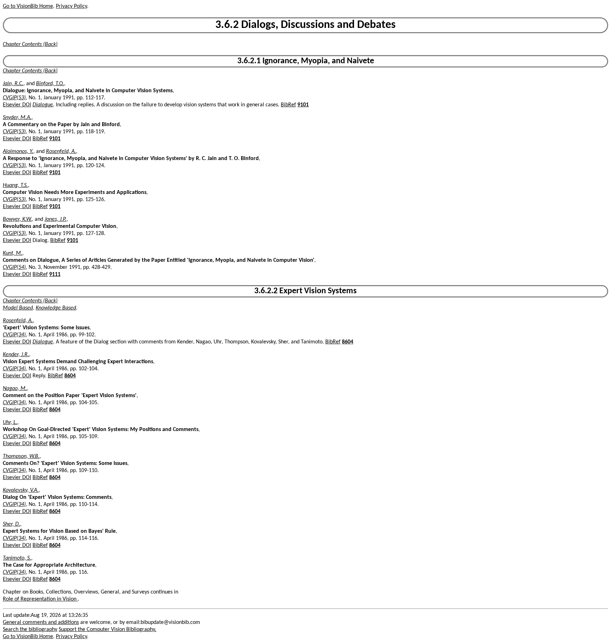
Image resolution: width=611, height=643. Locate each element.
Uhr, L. (10, 422)
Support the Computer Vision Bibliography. (107, 629)
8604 (347, 342)
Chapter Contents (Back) (30, 44)
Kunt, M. (12, 253)
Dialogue (43, 105)
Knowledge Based (56, 308)
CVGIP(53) (14, 98)
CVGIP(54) (14, 267)
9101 (303, 105)
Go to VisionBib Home (28, 6)
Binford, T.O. (50, 84)
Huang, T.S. (15, 185)
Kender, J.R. (16, 355)
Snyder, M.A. (17, 117)
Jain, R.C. (13, 84)
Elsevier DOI (17, 105)
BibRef (288, 105)
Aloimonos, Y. (18, 151)
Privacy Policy (71, 6)
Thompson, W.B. (21, 456)
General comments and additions (41, 622)
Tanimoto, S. (17, 558)
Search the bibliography (30, 629)
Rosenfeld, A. (61, 151)
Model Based (18, 308)
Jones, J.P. (55, 219)
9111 (54, 274)
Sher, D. (11, 524)
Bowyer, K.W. (17, 219)
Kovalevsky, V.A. (21, 490)
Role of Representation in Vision (40, 599)
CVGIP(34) (14, 335)
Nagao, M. (15, 388)
